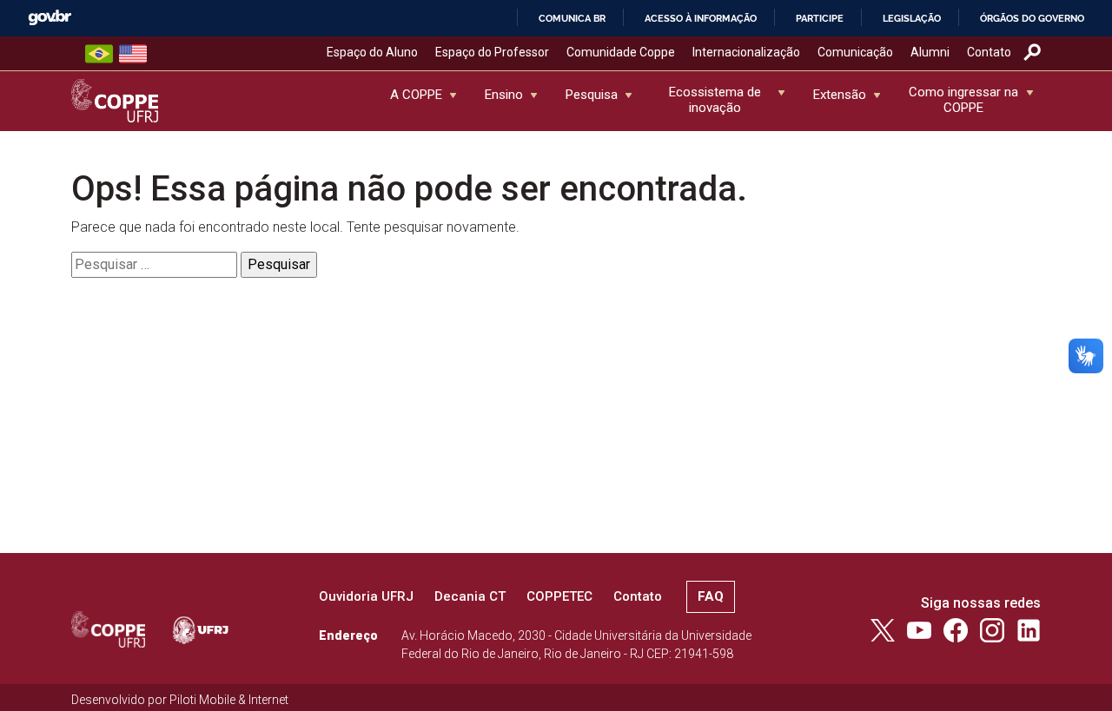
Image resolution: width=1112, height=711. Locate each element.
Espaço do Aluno (372, 52)
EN (133, 53)
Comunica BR (572, 18)
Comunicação (855, 52)
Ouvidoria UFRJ (366, 596)
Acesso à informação (701, 18)
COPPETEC (559, 596)
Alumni (930, 52)
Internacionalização (746, 52)
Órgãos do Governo (1032, 18)
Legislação (912, 18)
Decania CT (470, 596)
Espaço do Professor (492, 52)
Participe (820, 18)
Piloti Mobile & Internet (228, 700)
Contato (989, 52)
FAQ (711, 596)
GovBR (49, 18)
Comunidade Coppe (620, 52)
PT (99, 53)
